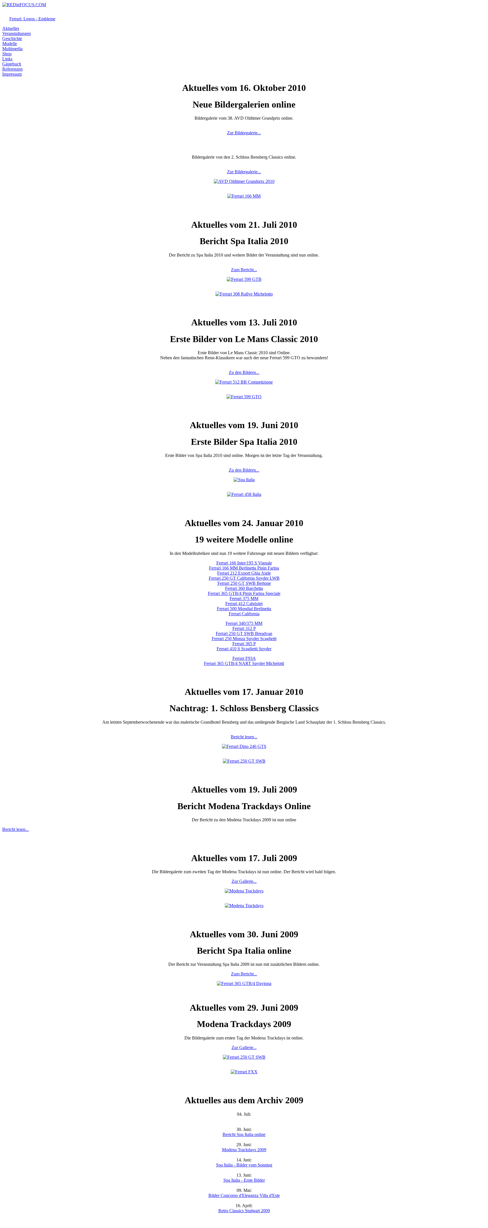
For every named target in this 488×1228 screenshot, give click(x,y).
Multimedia (12, 48)
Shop (7, 53)
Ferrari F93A (244, 658)
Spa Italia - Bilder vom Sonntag (244, 1165)
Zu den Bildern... (244, 372)
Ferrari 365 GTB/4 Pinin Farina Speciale (244, 593)
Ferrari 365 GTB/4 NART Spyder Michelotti (244, 663)
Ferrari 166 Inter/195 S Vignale (244, 563)
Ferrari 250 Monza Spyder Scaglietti (244, 638)
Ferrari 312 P (244, 628)
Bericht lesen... (244, 736)
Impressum (12, 74)
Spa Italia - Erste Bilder (244, 1180)
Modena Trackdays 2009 (244, 1149)
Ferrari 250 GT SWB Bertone (244, 583)
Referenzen (12, 69)
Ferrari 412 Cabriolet (244, 603)
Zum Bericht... (244, 269)
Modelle (9, 43)
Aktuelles (10, 28)
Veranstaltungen (16, 33)
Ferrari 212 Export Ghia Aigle (244, 573)
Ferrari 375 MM (244, 598)
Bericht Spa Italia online (244, 1134)
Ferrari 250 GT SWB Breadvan (244, 633)
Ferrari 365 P (244, 643)
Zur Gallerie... (244, 881)
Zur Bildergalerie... (244, 132)
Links (7, 58)
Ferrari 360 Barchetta (244, 588)
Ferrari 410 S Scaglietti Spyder (244, 648)
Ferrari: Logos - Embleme (32, 18)
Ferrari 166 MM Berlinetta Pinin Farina (244, 568)
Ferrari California (244, 613)
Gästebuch (11, 64)
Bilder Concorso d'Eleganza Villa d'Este (244, 1195)
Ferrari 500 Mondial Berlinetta (244, 608)
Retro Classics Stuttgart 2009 (244, 1210)
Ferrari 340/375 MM (244, 623)
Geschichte (12, 38)
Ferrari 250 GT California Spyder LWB (244, 578)
